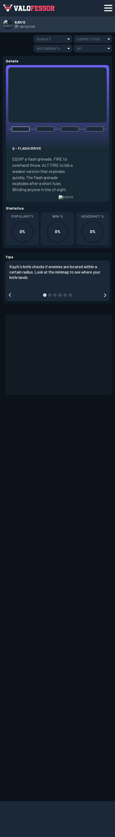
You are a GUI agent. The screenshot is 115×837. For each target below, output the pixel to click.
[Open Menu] (108, 8)
